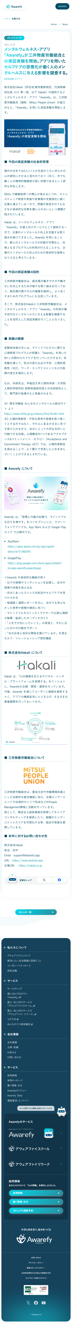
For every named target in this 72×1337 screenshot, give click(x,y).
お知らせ (16, 19)
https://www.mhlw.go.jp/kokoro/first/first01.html (34, 414)
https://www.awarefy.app (27, 860)
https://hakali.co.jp (30, 865)
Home (54, 24)
